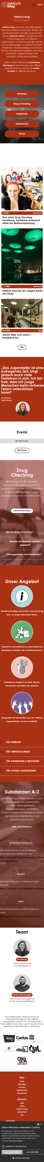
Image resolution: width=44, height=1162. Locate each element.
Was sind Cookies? (16, 1141)
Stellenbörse (22, 1090)
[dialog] (22, 1141)
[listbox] (38, 1124)
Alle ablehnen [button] (33, 1152)
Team (22, 1081)
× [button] (41, 1124)
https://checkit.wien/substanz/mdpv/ (21, 916)
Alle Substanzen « (22, 827)
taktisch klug (22, 1109)
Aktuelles (22, 1084)
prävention (22, 1112)
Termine (22, 1087)
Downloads (22, 1093)
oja (22, 1115)
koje (22, 1103)
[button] (22, 841)
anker (22, 1106)
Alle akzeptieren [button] (12, 1152)
